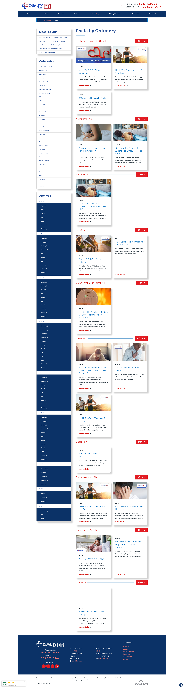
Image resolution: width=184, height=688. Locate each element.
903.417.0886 (148, 4)
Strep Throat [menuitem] (42, 179)
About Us (126, 646)
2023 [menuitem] (41, 321)
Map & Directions (77, 661)
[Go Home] (39, 20)
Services (125, 649)
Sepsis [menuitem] (41, 157)
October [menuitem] (44, 246)
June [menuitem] (43, 257)
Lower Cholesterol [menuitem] (43, 126)
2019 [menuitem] (41, 489)
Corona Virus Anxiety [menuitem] (44, 93)
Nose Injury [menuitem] (42, 141)
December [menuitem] (44, 238)
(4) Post (141, 442)
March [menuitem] (43, 221)
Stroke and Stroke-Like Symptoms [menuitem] (47, 66)
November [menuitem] (44, 242)
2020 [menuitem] (41, 464)
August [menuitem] (43, 206)
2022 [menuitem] (41, 372)
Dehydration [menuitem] (42, 100)
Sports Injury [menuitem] (42, 172)
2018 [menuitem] (41, 506)
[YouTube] (52, 666)
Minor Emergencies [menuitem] (44, 130)
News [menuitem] (40, 138)
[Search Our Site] (121, 5)
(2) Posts (141, 119)
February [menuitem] (44, 225)
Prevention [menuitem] (42, 149)
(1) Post (142, 174)
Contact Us (126, 654)
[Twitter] (48, 666)
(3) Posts (141, 41)
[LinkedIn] (57, 666)
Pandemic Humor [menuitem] (43, 145)
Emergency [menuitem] (42, 104)
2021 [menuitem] (41, 412)
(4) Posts (141, 338)
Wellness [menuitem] (41, 186)
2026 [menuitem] (41, 201)
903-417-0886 (74, 651)
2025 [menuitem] (41, 233)
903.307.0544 (152, 6)
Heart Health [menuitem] (42, 123)
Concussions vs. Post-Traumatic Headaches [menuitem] (50, 48)
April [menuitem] (43, 217)
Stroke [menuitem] (40, 183)
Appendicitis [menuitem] (42, 74)
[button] (181, 685)
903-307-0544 (100, 651)
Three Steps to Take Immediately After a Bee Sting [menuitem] (52, 41)
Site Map (126, 659)
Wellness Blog (47, 20)
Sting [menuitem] (40, 175)
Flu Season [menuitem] (42, 115)
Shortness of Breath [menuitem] (44, 160)
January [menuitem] (44, 229)
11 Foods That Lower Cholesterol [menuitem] (47, 52)
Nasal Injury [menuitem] (42, 134)
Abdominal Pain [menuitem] (43, 70)
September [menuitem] (44, 249)
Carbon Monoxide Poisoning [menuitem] (46, 81)
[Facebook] (44, 666)
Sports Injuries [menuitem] (43, 168)
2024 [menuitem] (41, 277)
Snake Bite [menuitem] (42, 164)
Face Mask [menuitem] (42, 108)
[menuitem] (29, 14)
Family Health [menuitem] (42, 112)
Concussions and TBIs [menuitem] (45, 89)
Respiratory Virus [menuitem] (43, 153)
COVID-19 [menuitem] (41, 97)
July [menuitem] (43, 209)
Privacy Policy (127, 656)
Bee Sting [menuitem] (41, 78)
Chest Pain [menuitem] (42, 85)
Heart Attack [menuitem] (42, 119)
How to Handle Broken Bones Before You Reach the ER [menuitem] (53, 37)
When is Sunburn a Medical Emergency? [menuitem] (49, 45)
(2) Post (141, 582)
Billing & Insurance (128, 651)
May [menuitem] (43, 213)
